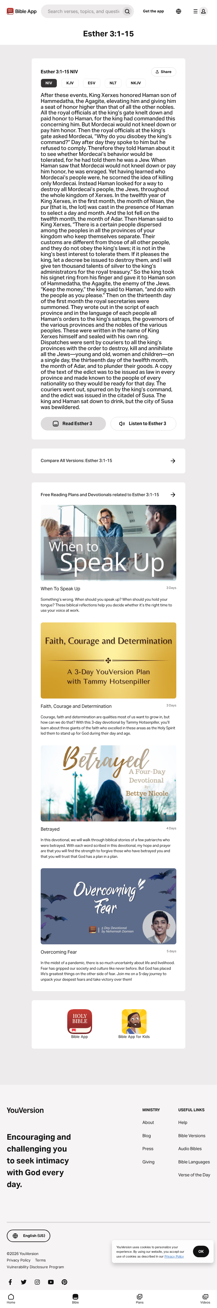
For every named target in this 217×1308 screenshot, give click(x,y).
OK (201, 1251)
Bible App (79, 1036)
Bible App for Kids (134, 1036)
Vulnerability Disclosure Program (35, 1267)
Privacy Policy (19, 1260)
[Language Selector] (178, 11)
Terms (40, 1260)
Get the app (153, 11)
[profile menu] (199, 11)
